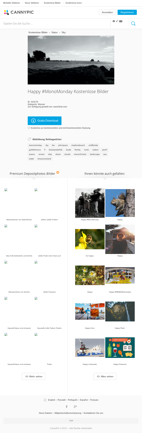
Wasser (41, 104)
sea (105, 154)
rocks (86, 150)
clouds (67, 154)
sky (46, 145)
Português (73, 400)
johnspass (63, 145)
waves (32, 154)
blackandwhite (56, 150)
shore (58, 154)
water (31, 159)
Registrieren (127, 12)
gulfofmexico (35, 150)
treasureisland (44, 159)
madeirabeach (78, 145)
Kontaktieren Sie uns (93, 413)
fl (44, 150)
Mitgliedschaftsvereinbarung (68, 413)
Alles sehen (107, 376)
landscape (95, 154)
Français (94, 400)
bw (53, 145)
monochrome (80, 154)
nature (95, 150)
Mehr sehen (35, 376)
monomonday (35, 145)
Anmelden (107, 12)
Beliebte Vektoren (11, 3)
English (51, 400)
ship (50, 154)
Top (71, 421)
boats (68, 150)
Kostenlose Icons (74, 3)
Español (84, 400)
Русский (61, 400)
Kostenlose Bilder (52, 3)
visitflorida (93, 145)
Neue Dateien (45, 413)
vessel (41, 154)
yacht (104, 150)
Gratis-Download (47, 120)
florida (78, 150)
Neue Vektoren (32, 3)
